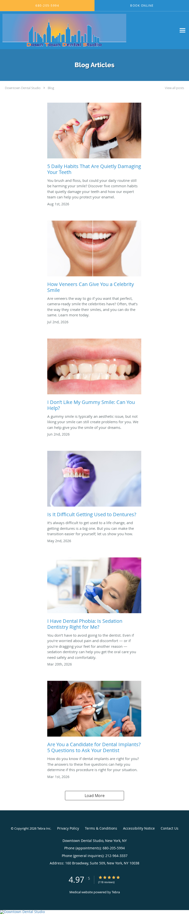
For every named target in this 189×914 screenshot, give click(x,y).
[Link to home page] (88, 30)
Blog (51, 88)
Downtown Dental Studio (23, 88)
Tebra (116, 892)
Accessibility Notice (139, 828)
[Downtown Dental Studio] (94, 912)
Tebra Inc (43, 828)
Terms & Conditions (101, 828)
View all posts (174, 88)
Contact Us (169, 828)
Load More (95, 795)
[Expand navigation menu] (182, 30)
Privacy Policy (68, 828)
